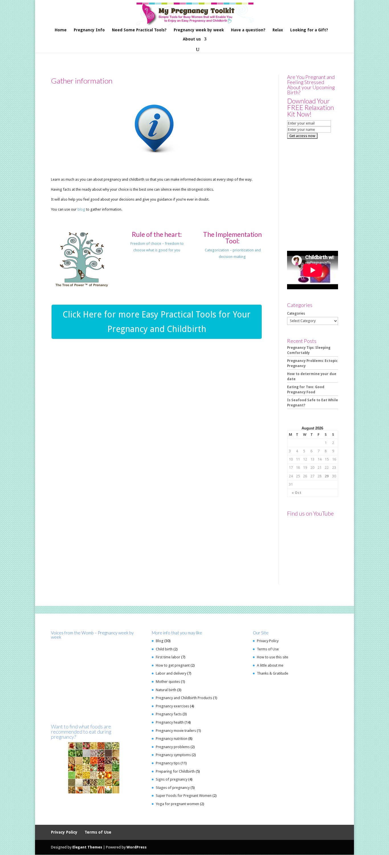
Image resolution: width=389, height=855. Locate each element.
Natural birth (166, 690)
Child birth (164, 649)
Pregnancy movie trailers (176, 730)
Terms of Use (268, 649)
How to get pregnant (173, 665)
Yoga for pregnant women (177, 804)
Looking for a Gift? (309, 30)
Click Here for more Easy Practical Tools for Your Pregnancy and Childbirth (157, 322)
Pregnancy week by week (199, 30)
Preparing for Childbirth (175, 771)
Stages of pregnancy (173, 787)
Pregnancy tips (168, 763)
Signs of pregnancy (171, 779)
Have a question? (248, 30)
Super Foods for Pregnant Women (184, 795)
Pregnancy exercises (172, 706)
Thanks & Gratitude (272, 673)
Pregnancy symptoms (173, 755)
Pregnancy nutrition (171, 738)
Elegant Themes (87, 847)
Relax (278, 30)
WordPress (136, 847)
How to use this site (272, 657)
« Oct (296, 493)
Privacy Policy (268, 641)
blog (81, 209)
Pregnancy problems (173, 747)
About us (192, 39)
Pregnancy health (170, 722)
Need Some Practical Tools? (139, 30)
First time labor (168, 657)
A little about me (270, 665)
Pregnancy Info (89, 30)
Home (61, 30)
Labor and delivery (171, 673)
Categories (296, 313)
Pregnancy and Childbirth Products (184, 698)
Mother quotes (168, 681)
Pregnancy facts (169, 714)
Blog (159, 641)
